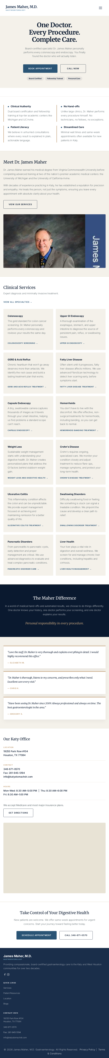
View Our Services (20, 204)
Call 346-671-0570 (76, 935)
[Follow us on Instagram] (8, 974)
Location (7, 998)
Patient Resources (11, 993)
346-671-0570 (11, 769)
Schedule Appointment (36, 935)
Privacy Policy (87, 1049)
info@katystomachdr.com (18, 776)
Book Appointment (40, 68)
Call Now (73, 68)
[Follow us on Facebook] (4, 974)
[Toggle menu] (100, 8)
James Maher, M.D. (21, 8)
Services (7, 988)
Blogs (5, 1003)
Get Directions (18, 813)
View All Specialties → (17, 302)
